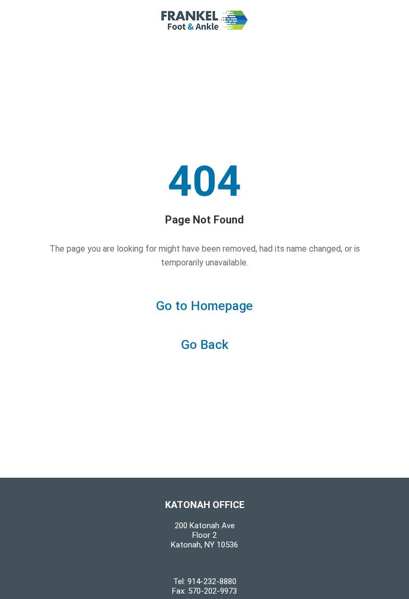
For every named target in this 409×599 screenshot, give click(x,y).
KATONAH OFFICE (204, 504)
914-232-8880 (211, 581)
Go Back (204, 344)
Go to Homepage (204, 305)
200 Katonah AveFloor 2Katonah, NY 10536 (204, 535)
